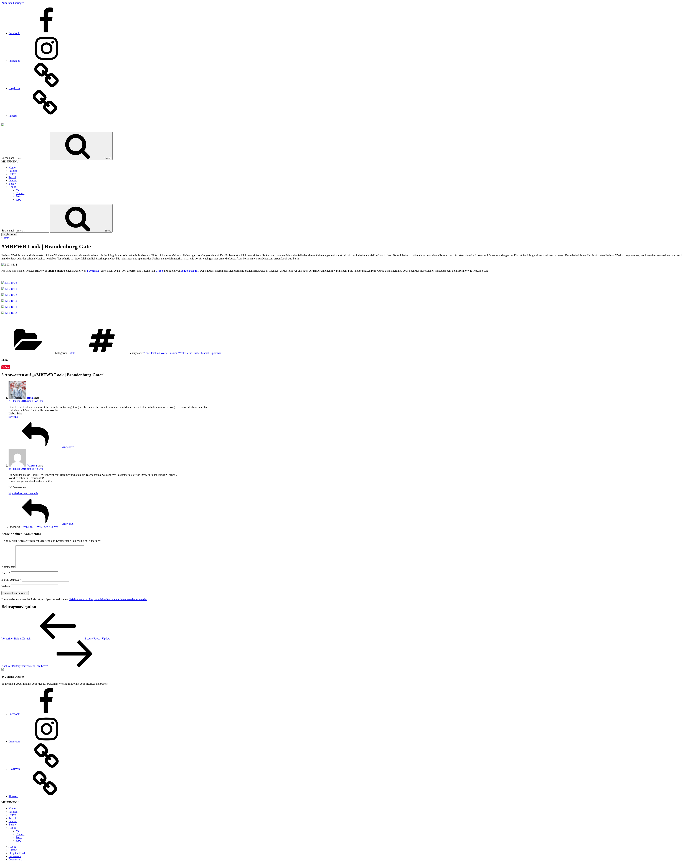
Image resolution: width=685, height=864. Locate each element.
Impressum (15, 856)
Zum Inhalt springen (12, 2)
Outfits (12, 173)
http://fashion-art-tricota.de (23, 493)
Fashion (13, 170)
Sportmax (215, 353)
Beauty (13, 183)
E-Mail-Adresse (11, 579)
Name (5, 573)
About (12, 186)
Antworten (68, 446)
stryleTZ (13, 416)
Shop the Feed (17, 853)
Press (19, 196)
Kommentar (8, 566)
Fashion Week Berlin (180, 353)
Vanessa (32, 465)
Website (5, 586)
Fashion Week (159, 353)
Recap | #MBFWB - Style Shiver (39, 526)
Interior (13, 180)
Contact (20, 193)
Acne (147, 353)
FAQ (18, 199)
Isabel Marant (201, 353)
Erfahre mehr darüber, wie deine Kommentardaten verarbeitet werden (108, 599)
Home (12, 167)
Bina (30, 397)
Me (17, 190)
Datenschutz (15, 859)
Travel (12, 177)
